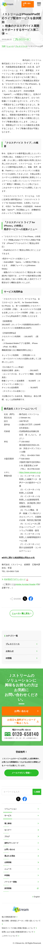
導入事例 (7, 823)
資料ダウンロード (11, 843)
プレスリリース (21, 46)
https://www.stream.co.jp (30, 472)
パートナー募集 (10, 882)
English (36, 897)
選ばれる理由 (9, 856)
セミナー (7, 830)
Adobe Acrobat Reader (26, 584)
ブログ (7, 836)
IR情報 (7, 875)
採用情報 (7, 888)
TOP (3, 46)
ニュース (10, 46)
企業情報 (7, 862)
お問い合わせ (9, 849)
